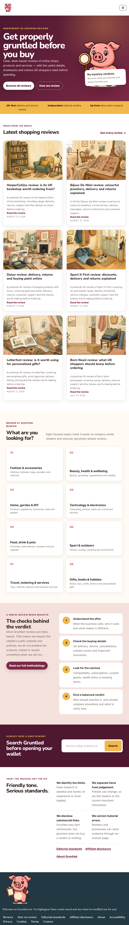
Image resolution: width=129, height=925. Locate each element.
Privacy (7, 921)
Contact (48, 921)
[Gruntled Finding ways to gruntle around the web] (7, 7)
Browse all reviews (18, 85)
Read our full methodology (27, 665)
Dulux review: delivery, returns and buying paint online (30, 276)
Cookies (22, 921)
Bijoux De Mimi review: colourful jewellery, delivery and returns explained (94, 189)
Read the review (16, 213)
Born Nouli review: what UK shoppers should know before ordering (92, 364)
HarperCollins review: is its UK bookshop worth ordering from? (31, 187)
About (101, 917)
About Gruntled (66, 856)
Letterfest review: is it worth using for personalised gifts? (33, 362)
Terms (35, 921)
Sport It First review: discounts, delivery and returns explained (93, 276)
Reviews (8, 917)
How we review (49, 85)
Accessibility (117, 917)
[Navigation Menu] (123, 7)
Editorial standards (69, 848)
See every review (113, 132)
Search (113, 745)
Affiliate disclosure (98, 848)
